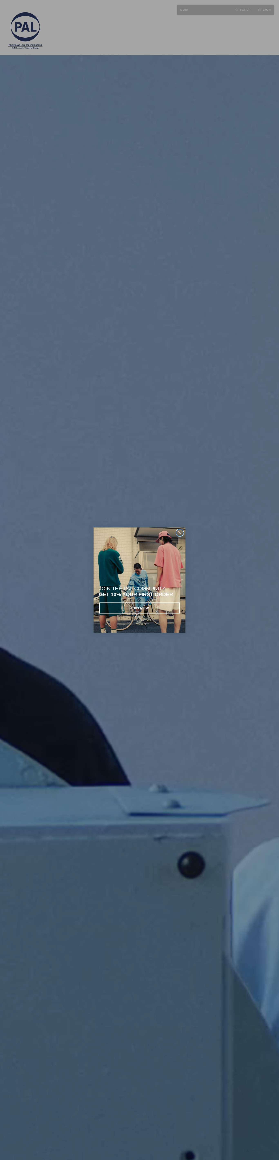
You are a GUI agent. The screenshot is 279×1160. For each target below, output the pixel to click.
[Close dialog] (179, 532)
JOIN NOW (139, 608)
